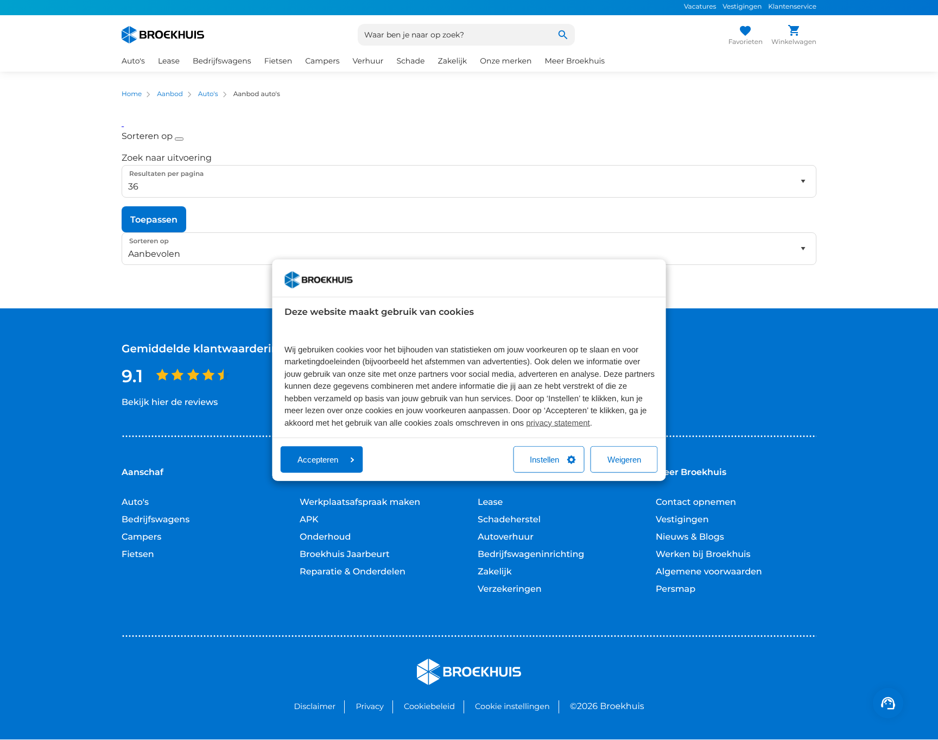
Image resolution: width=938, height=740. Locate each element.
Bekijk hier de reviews (170, 402)
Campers (141, 537)
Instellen (544, 459)
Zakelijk (495, 572)
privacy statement (558, 422)
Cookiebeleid (429, 706)
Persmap (675, 589)
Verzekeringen (510, 589)
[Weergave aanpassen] (123, 123)
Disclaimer (314, 706)
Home (132, 94)
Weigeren (624, 459)
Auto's (208, 94)
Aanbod (170, 94)
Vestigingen (742, 7)
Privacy (369, 706)
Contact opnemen (696, 502)
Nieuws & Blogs (690, 537)
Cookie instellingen (512, 706)
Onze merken (505, 61)
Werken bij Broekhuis (703, 554)
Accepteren (317, 459)
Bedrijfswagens (155, 520)
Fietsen (138, 554)
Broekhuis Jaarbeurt (345, 554)
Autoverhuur (506, 537)
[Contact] (888, 703)
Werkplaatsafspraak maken (360, 502)
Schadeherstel (509, 520)
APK (309, 520)
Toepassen (154, 219)
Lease (490, 502)
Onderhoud (325, 537)
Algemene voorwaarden (709, 572)
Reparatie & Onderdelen (352, 572)
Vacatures (700, 7)
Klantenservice (792, 7)
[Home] (163, 34)
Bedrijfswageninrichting (531, 554)
